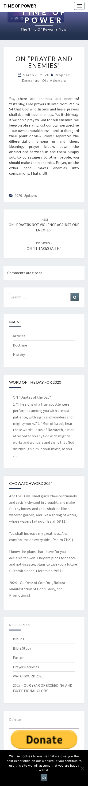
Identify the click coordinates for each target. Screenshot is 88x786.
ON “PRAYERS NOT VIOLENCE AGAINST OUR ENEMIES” (44, 224)
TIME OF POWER (20, 6)
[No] (82, 768)
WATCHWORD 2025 (28, 676)
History (19, 354)
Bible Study (22, 648)
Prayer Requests (26, 667)
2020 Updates (26, 195)
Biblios (18, 639)
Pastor (18, 657)
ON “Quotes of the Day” (32, 397)
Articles (19, 335)
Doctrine (20, 345)
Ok (44, 777)
